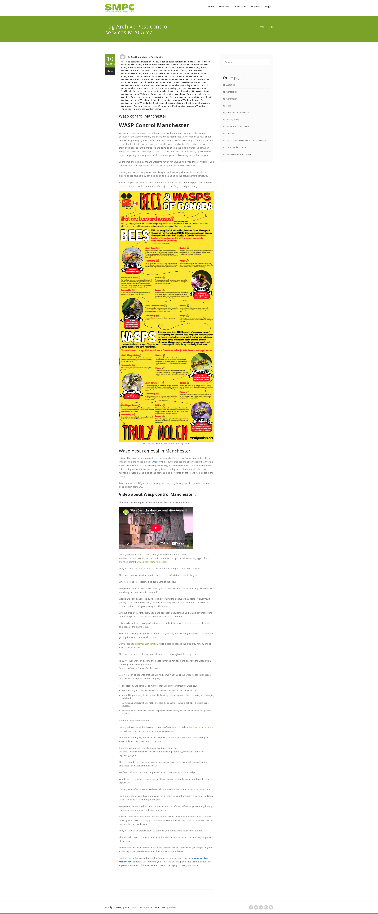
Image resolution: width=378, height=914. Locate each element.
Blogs (268, 6)
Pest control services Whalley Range (178, 100)
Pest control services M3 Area (181, 76)
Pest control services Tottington (162, 88)
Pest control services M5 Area (167, 79)
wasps (155, 461)
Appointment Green (156, 907)
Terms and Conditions (236, 147)
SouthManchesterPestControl (147, 56)
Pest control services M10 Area (177, 61)
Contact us (240, 6)
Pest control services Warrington (149, 97)
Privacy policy (232, 119)
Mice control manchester (238, 112)
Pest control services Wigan (168, 102)
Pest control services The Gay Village (171, 85)
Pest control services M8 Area (184, 82)
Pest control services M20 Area (145, 76)
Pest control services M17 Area (169, 70)
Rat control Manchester (237, 126)
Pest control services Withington (152, 105)
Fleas (228, 105)
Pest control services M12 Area (160, 64)
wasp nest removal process (153, 561)
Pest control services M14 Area (145, 67)
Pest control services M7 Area (148, 82)
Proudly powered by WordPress (120, 907)
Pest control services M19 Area (160, 73)
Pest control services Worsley (188, 105)
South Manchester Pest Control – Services (246, 140)
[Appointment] (119, 8)
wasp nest (145, 554)
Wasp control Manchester (142, 116)
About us (224, 6)
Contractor (231, 98)
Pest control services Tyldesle (149, 91)
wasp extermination (203, 727)
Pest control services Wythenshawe (142, 108)
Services (255, 6)
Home (211, 6)
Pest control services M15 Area (182, 67)
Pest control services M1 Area (141, 61)
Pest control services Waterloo (187, 97)
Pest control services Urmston (185, 91)
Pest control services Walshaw (168, 94)
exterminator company (147, 643)
